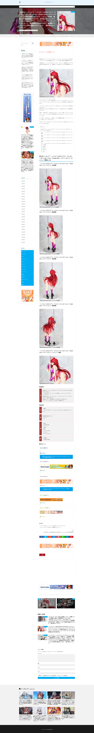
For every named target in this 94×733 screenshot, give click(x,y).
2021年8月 (23, 242)
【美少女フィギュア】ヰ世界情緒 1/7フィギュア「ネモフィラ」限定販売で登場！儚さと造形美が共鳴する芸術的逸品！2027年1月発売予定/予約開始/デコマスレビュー (27, 55)
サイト (39, 671)
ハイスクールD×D (27, 30)
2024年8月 (23, 186)
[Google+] (50, 537)
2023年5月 (23, 188)
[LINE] (63, 537)
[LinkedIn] (67, 537)
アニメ (23, 256)
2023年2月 (23, 196)
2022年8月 (23, 211)
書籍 (23, 274)
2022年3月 (23, 224)
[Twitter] (46, 537)
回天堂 (36, 30)
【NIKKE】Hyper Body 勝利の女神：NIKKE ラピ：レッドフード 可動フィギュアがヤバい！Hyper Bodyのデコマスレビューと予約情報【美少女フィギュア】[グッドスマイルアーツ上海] (25, 717)
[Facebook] (41, 537)
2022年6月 (23, 216)
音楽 (23, 281)
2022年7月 (23, 214)
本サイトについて (25, 279)
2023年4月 (23, 191)
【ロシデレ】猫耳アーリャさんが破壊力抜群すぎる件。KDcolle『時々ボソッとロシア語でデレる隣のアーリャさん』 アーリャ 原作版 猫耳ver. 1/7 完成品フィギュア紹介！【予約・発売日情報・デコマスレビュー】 (40, 718)
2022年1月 (23, 229)
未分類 (23, 276)
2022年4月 (23, 221)
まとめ (43, 151)
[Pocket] (58, 537)
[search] (74, 7)
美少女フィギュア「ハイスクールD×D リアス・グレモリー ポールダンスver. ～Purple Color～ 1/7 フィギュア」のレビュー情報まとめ (56, 130)
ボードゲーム (24, 271)
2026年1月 (23, 183)
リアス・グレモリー (32, 30)
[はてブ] (54, 537)
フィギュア (21, 30)
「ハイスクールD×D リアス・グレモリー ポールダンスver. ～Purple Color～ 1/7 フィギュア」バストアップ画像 (56, 144)
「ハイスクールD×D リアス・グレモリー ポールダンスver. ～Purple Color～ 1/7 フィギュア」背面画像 (56, 138)
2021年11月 (23, 234)
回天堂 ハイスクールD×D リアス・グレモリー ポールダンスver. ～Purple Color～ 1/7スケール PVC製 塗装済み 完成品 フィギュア (56, 457)
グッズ (23, 261)
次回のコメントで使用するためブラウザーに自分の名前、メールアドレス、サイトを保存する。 (53, 675)
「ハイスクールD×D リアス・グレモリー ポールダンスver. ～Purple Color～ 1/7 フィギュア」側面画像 (56, 135)
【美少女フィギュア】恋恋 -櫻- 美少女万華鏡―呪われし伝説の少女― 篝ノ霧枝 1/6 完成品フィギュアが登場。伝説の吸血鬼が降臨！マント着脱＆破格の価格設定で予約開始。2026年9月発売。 (27, 70)
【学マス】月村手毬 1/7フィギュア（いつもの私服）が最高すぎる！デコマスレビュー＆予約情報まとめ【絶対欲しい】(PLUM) (68, 717)
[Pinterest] (71, 537)
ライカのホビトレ (50, 729)
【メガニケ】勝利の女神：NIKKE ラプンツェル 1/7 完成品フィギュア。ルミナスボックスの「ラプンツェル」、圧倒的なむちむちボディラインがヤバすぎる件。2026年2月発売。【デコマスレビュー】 (27, 77)
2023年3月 (23, 193)
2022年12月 (23, 201)
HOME (21, 35)
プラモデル (24, 269)
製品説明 (43, 146)
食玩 (23, 284)
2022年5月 (23, 219)
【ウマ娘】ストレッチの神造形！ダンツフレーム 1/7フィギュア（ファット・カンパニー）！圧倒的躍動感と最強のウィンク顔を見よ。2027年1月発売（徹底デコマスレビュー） (27, 62)
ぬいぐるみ (24, 253)
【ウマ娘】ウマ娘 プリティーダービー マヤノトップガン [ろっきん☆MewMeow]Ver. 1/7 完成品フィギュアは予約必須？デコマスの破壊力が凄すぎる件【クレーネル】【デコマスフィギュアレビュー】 (54, 718)
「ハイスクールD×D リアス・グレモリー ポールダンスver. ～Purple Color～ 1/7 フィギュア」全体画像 (56, 133)
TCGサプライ (24, 251)
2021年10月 (23, 237)
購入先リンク (44, 149)
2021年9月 (23, 239)
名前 (38, 663)
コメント (39, 653)
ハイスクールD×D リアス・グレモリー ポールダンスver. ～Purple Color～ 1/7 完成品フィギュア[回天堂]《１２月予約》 (56, 489)
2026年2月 (23, 181)
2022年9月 (23, 209)
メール (39, 667)
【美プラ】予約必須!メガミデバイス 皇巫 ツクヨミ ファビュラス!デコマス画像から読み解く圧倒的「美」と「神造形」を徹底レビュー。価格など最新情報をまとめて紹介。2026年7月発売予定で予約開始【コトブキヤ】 (27, 85)
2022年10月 (23, 206)
